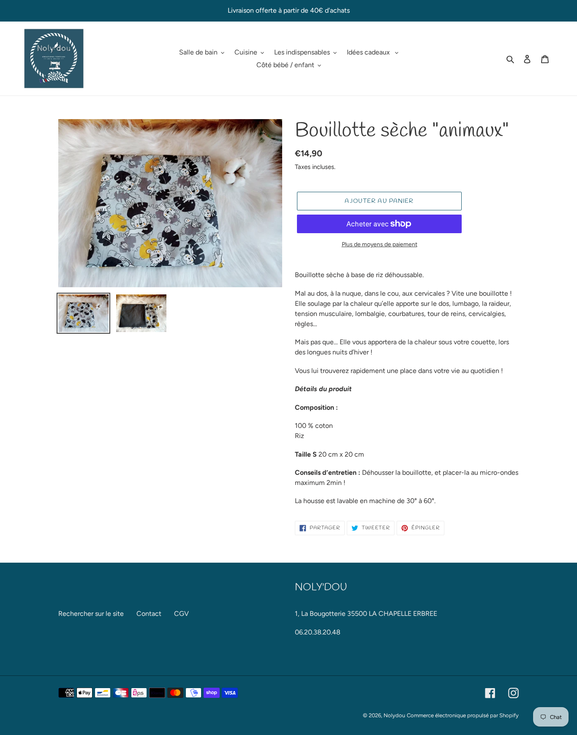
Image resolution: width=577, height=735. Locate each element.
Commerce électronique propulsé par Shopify (463, 715)
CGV (181, 614)
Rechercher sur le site (91, 614)
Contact (148, 614)
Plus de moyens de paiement (379, 244)
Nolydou (394, 715)
